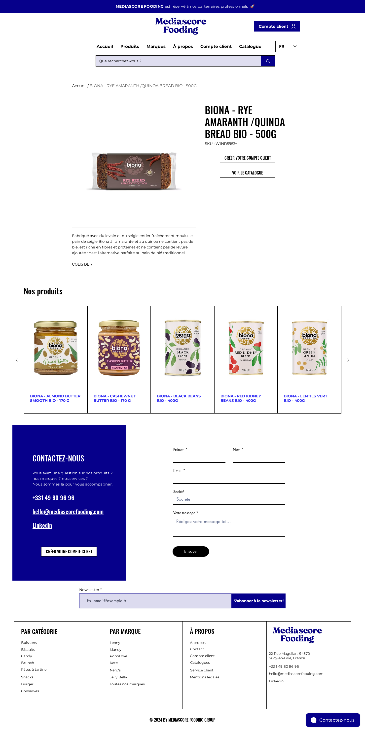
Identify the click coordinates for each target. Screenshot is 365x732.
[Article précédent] (17, 360)
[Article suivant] (348, 360)
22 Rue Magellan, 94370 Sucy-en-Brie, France (289, 655)
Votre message (184, 513)
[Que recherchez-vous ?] (268, 61)
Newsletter (89, 590)
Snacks (27, 677)
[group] (182, 360)
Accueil (79, 85)
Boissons (29, 642)
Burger (27, 684)
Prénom (178, 449)
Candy (26, 656)
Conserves (30, 691)
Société (178, 491)
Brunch (27, 663)
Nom (237, 449)
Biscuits (28, 649)
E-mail (177, 470)
